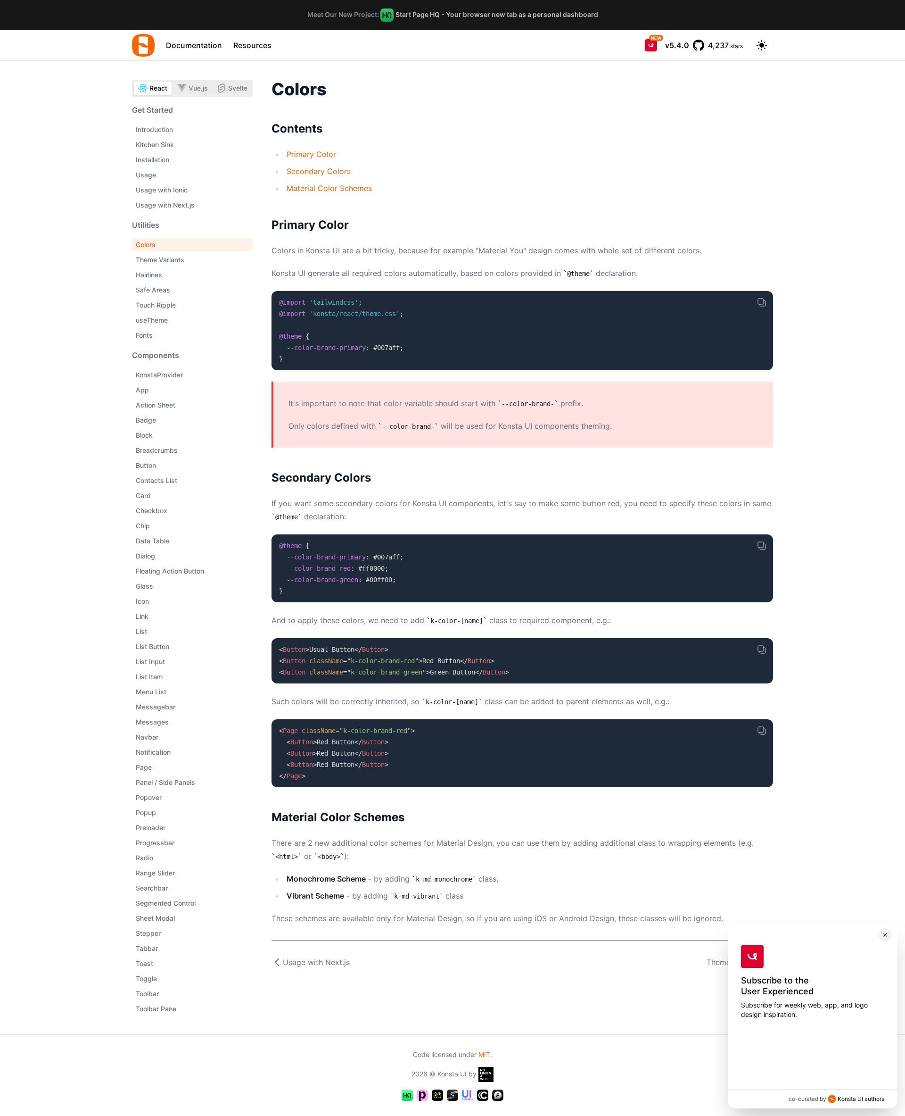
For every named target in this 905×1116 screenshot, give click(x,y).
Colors (146, 245)
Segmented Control (166, 903)
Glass (144, 586)
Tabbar (147, 948)
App (142, 390)
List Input (150, 662)
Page (144, 767)
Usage (146, 175)
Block (144, 435)
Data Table (152, 541)
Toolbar (147, 994)
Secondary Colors (319, 171)
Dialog (145, 556)
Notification (153, 752)
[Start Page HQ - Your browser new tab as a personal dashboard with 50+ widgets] (407, 1095)
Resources (252, 45)
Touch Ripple (156, 305)
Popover (149, 797)
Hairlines (149, 275)
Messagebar (155, 707)
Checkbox (151, 511)
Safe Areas (153, 290)
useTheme (152, 320)
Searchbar (152, 888)
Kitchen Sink (155, 145)
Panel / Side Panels (165, 782)
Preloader (150, 828)
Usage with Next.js (165, 205)
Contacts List (156, 480)
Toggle (146, 978)
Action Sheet (155, 405)
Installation (152, 160)
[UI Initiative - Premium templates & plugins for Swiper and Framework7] (467, 1095)
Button (146, 465)
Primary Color (311, 154)
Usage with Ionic (162, 190)
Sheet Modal (155, 918)
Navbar (147, 737)
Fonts (144, 335)
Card (143, 495)
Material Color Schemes (329, 188)
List (141, 631)
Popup (146, 812)
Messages (152, 722)
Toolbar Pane (156, 1009)
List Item (149, 677)
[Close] (885, 934)
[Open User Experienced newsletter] (651, 45)
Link (142, 616)
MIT (484, 1054)
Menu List (151, 692)
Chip (143, 526)
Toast (144, 963)
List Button (152, 646)
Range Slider (155, 873)
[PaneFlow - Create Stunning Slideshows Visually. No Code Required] (422, 1095)
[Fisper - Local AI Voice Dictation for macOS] (497, 1095)
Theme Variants (160, 260)
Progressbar (155, 843)
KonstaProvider (159, 375)
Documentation (194, 45)
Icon (142, 601)
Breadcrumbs (157, 450)
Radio (144, 858)
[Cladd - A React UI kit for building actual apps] (482, 1095)
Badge (146, 420)
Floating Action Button (170, 571)
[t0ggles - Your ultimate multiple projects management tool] (437, 1095)
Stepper (148, 933)
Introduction (154, 129)
